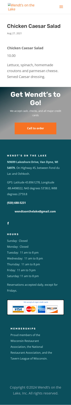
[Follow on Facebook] (8, 223)
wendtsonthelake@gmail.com (35, 211)
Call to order (35, 128)
